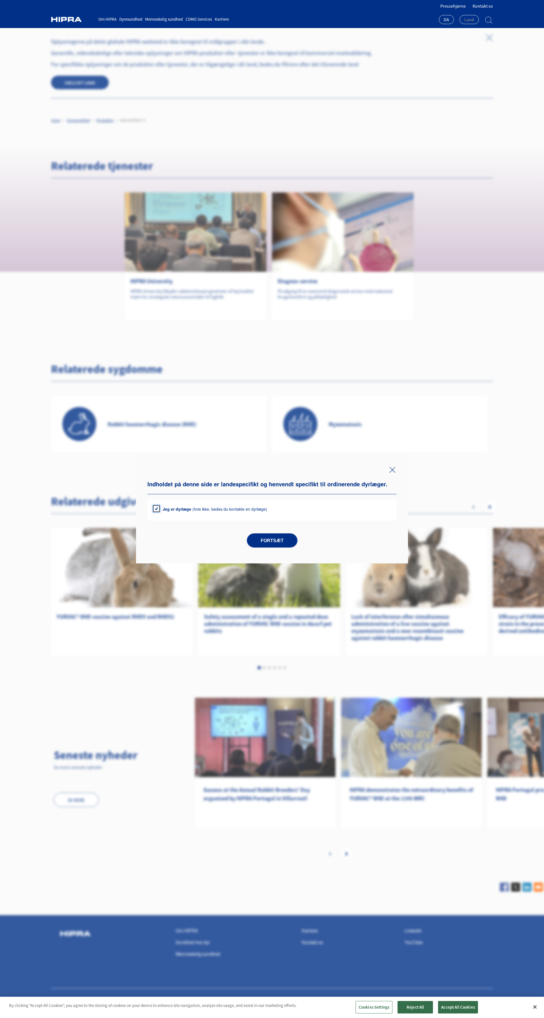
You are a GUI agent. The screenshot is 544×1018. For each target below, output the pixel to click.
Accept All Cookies (458, 1007)
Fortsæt (272, 540)
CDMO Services (199, 19)
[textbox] (469, 19)
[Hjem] (72, 19)
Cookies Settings (374, 1007)
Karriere (222, 19)
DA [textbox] (446, 19)
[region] (272, 1007)
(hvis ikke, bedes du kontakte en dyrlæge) (215, 509)
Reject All (415, 1007)
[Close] (535, 1007)
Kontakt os (483, 6)
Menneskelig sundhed (164, 19)
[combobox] (446, 20)
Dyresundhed (130, 19)
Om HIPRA (107, 19)
